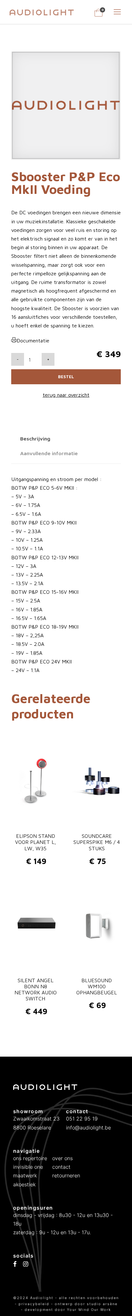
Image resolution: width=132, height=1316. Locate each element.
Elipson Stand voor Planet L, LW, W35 (35, 842)
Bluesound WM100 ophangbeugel (96, 986)
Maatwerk (25, 1175)
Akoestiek (24, 1184)
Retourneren (66, 1175)
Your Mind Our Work (89, 1309)
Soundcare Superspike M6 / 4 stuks (96, 842)
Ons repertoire (30, 1158)
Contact (61, 1167)
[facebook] (15, 1264)
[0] (99, 15)
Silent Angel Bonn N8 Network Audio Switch (35, 989)
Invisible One (28, 1167)
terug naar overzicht (66, 395)
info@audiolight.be (88, 1127)
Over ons (62, 1158)
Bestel (66, 376)
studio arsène (102, 1304)
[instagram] (25, 1264)
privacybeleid (35, 1304)
